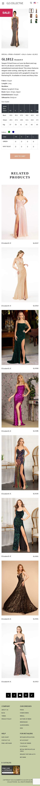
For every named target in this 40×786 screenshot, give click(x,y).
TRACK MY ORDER (25, 743)
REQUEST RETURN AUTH (27, 754)
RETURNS (23, 757)
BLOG (3, 713)
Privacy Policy (6, 719)
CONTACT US (6, 740)
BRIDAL (22, 716)
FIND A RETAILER (7, 743)
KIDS (21, 728)
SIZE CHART (5, 737)
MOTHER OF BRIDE (25, 719)
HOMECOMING (24, 713)
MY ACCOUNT (24, 740)
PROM (22, 710)
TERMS (4, 716)
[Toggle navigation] (3, 3)
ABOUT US (5, 710)
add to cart (20, 156)
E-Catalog (23, 746)
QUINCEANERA (24, 725)
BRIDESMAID (24, 722)
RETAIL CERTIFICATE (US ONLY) (27, 750)
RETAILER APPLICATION (27, 737)
